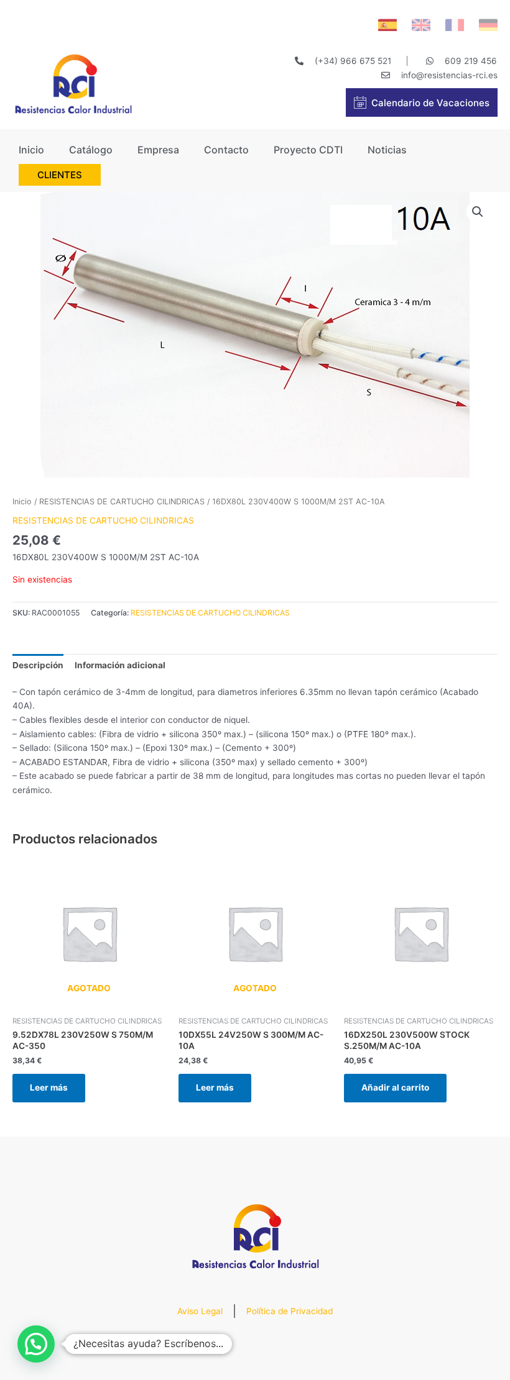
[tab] (37, 665)
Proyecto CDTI (308, 149)
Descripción (37, 665)
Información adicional (120, 665)
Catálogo (91, 149)
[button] (36, 1344)
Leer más (49, 1087)
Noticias (387, 149)
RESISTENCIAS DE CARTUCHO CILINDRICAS (122, 501)
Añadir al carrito (395, 1087)
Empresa (158, 149)
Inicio (31, 149)
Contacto (226, 149)
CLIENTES (59, 175)
